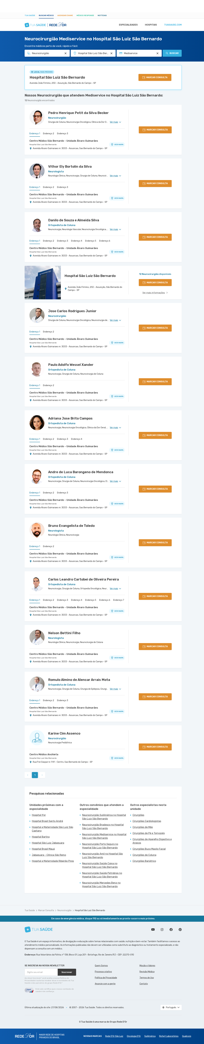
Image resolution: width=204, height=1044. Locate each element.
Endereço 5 (90, 241)
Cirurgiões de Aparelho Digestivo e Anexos (152, 841)
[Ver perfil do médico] (37, 117)
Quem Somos (101, 965)
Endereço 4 (76, 241)
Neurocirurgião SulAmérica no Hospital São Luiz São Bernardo (104, 817)
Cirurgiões (138, 815)
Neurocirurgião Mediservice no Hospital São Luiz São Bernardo (104, 836)
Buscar (174, 53)
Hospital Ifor (39, 815)
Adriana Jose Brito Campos (70, 418)
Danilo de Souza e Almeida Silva (73, 220)
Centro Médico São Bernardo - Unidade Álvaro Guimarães (63, 140)
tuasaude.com (173, 24)
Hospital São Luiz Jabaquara (48, 842)
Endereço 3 (62, 133)
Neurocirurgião (64, 910)
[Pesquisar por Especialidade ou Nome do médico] (65, 53)
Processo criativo (103, 971)
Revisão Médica (147, 971)
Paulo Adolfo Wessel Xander (70, 365)
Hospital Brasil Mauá (43, 848)
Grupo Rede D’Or (118, 1022)
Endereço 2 (48, 133)
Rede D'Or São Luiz (114, 1036)
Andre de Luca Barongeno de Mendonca (80, 472)
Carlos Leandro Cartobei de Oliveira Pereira (83, 579)
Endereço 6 (104, 241)
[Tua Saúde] (39, 929)
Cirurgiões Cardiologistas (147, 821)
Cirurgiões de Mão (143, 827)
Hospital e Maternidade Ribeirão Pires (53, 861)
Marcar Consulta (46, 910)
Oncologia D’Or (134, 1036)
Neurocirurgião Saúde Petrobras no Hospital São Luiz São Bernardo (102, 875)
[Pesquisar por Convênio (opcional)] (157, 53)
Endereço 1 (34, 133)
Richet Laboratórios (168, 1036)
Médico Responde (85, 15)
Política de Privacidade (106, 977)
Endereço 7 (118, 600)
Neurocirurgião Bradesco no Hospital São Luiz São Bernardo (103, 826)
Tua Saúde (30, 15)
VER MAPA (118, 144)
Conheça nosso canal (152, 929)
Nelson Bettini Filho (64, 633)
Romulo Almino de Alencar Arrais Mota (79, 680)
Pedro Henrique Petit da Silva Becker (78, 113)
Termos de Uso (147, 977)
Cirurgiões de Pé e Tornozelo (149, 833)
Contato (144, 983)
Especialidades (128, 24)
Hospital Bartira (41, 836)
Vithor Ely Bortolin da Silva (70, 166)
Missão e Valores (147, 965)
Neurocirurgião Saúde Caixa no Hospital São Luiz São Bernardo (100, 865)
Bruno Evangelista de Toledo (71, 526)
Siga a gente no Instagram (162, 929)
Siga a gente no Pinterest (180, 929)
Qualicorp (186, 1036)
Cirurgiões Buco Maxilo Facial (149, 848)
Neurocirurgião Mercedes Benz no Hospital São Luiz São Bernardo (101, 884)
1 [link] (34, 775)
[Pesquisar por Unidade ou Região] (111, 53)
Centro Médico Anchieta (43, 754)
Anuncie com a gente (105, 983)
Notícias (102, 15)
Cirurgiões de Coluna (144, 855)
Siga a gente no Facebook (171, 929)
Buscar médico (46, 15)
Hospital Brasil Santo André (47, 821)
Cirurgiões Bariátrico (144, 861)
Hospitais (151, 24)
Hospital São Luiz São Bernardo (57, 77)
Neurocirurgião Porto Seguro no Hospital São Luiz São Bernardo (100, 846)
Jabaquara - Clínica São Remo (49, 855)
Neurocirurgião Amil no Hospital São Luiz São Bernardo (102, 855)
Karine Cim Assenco (64, 733)
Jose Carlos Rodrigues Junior (72, 311)
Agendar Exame (65, 15)
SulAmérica (150, 1036)
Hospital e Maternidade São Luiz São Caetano (52, 829)
